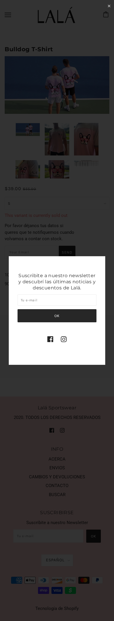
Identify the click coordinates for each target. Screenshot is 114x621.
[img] (50, 339)
